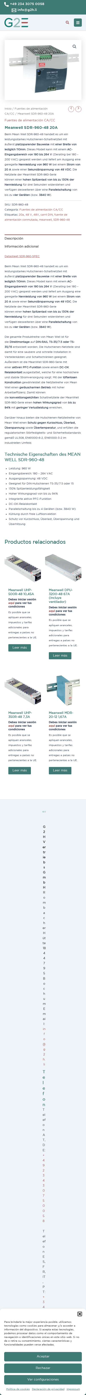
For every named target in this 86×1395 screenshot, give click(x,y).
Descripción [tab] (14, 238)
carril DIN (46, 214)
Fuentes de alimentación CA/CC (30, 120)
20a (21, 214)
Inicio (8, 108)
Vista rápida (22, 582)
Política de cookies (18, 1389)
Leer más (20, 647)
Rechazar (43, 1368)
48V (36, 214)
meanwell (45, 220)
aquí (11, 603)
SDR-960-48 (61, 220)
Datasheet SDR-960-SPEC (22, 256)
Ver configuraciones (43, 1379)
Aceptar (43, 1356)
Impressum (73, 1389)
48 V (28, 214)
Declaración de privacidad (48, 1389)
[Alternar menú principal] (78, 22)
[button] (80, 1314)
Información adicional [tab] (22, 246)
